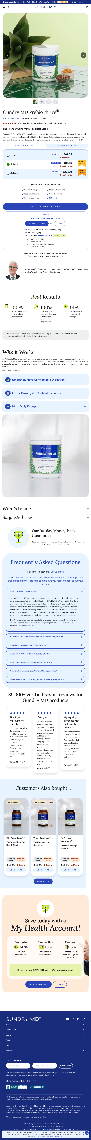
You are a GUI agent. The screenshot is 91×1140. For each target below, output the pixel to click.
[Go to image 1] (35, 101)
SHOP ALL (42, 881)
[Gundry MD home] (45, 7)
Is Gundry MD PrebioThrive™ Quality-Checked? (30, 654)
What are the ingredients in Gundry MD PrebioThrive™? (34, 671)
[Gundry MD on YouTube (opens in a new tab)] (67, 1018)
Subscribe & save (67, 146)
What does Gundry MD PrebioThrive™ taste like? (31, 662)
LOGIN (60, 984)
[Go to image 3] (49, 101)
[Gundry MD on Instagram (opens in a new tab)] (72, 1018)
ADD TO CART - (45, 206)
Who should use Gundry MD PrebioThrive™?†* (30, 645)
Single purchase (24, 146)
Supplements (15, 119)
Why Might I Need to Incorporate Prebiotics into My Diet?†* (36, 637)
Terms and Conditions (43, 1136)
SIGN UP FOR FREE (38, 984)
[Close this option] (87, 1133)
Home (5, 119)
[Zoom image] (83, 91)
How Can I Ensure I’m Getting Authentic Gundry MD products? (37, 679)
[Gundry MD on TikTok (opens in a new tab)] (83, 1018)
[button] (40, 123)
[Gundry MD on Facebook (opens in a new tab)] (62, 1018)
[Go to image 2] (42, 101)
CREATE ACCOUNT (36, 223)
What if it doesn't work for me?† (24, 591)
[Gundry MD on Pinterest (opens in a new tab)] (78, 1018)
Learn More (16, 870)
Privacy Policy (58, 1136)
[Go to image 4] (55, 101)
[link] (80, 2)
